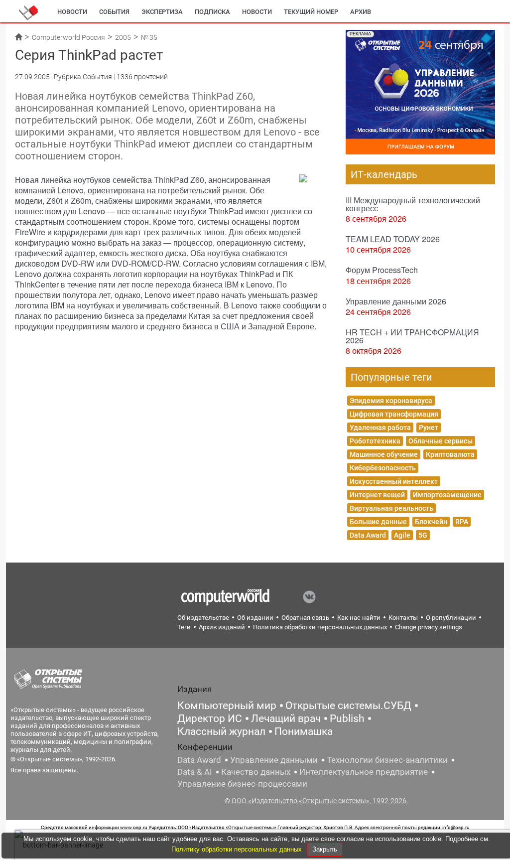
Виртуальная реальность (391, 508)
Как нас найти (359, 617)
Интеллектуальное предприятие (363, 772)
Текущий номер (311, 11)
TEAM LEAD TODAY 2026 (393, 239)
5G (422, 535)
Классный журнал (221, 731)
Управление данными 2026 (396, 301)
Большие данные (378, 522)
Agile (402, 535)
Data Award (368, 535)
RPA (461, 522)
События (114, 11)
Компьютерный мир (226, 706)
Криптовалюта (450, 454)
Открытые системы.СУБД (348, 706)
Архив (360, 11)
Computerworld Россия (68, 37)
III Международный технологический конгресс (413, 204)
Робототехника (375, 441)
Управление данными (274, 760)
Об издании (255, 617)
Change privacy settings (428, 627)
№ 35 (149, 37)
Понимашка (303, 731)
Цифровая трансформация (394, 414)
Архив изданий (222, 627)
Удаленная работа (380, 427)
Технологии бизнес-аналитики (387, 760)
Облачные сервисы (440, 441)
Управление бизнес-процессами (242, 784)
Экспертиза (162, 11)
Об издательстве (203, 617)
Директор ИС (209, 718)
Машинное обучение (384, 454)
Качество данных (255, 772)
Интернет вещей (377, 495)
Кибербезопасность (383, 468)
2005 (123, 37)
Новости (72, 11)
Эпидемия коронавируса (391, 401)
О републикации (451, 617)
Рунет (428, 427)
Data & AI (194, 772)
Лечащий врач (286, 718)
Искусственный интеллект (394, 481)
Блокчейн (431, 522)
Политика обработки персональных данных (320, 627)
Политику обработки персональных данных (237, 849)
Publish (347, 718)
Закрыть (324, 849)
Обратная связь (305, 617)
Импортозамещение (447, 495)
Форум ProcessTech (382, 270)
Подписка (212, 11)
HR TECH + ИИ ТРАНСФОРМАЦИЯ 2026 (412, 336)
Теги (184, 627)
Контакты (403, 617)
